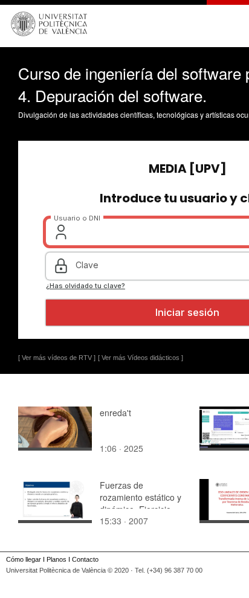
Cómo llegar (23, 559)
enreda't (115, 413)
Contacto (85, 559)
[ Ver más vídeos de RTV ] (56, 357)
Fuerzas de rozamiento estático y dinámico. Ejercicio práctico (140, 503)
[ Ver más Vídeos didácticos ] (140, 357)
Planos (56, 559)
